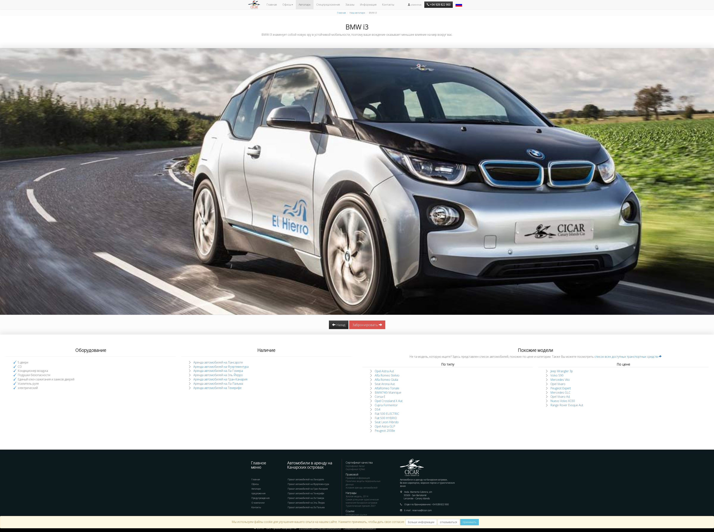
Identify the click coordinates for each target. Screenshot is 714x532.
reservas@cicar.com (422, 510)
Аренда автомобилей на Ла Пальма (218, 384)
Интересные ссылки (356, 514)
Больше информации (421, 522)
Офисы (255, 484)
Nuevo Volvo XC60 (562, 401)
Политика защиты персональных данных (363, 483)
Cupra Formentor (386, 405)
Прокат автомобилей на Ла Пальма (306, 507)
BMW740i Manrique (388, 392)
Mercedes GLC (560, 392)
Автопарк (305, 4)
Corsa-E (380, 397)
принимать (469, 522)
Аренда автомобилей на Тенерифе (217, 388)
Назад (340, 325)
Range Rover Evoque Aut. (567, 405)
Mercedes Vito (560, 380)
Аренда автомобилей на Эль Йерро (218, 375)
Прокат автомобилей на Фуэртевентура (308, 484)
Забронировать (365, 325)
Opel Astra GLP (385, 426)
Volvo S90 (556, 375)
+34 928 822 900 (440, 504)
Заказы (349, 4)
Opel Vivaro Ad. (560, 397)
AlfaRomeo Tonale (387, 388)
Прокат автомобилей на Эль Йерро (306, 502)
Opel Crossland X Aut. (389, 401)
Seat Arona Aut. (385, 384)
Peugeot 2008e (385, 431)
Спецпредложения (328, 4)
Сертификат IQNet (355, 469)
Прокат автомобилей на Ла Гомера (306, 498)
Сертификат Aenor (355, 466)
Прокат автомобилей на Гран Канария (308, 488)
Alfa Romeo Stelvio (387, 375)
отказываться (448, 522)
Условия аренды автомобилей (361, 487)
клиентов (416, 4)
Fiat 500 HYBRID (386, 418)
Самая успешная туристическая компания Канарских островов (362, 501)
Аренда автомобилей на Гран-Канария (220, 379)
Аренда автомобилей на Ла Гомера (218, 371)
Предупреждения (260, 498)
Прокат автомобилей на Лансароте (306, 479)
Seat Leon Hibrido (387, 422)
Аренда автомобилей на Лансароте (218, 362)
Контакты (388, 4)
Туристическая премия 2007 (361, 505)
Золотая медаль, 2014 (357, 496)
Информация (368, 4)
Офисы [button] (286, 4)
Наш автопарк (357, 12)
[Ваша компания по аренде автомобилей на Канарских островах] (256, 4)
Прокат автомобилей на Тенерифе (306, 493)
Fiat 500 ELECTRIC (387, 414)
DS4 (377, 409)
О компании (258, 502)
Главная (272, 4)
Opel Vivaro (557, 384)
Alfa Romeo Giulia (386, 380)
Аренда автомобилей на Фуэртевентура (221, 367)
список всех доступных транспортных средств (626, 357)
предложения (258, 493)
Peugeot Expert (560, 388)
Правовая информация (358, 478)
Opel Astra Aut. (384, 371)
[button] (459, 3)
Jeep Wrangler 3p (561, 371)
